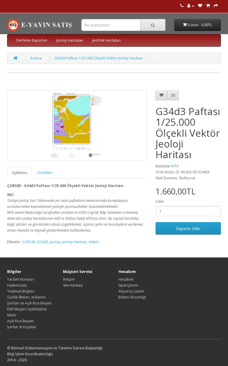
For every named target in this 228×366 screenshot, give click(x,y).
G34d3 (42, 241)
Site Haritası (73, 285)
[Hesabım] (190, 5)
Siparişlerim (128, 285)
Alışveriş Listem (131, 291)
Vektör (93, 241)
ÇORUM (28, 241)
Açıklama (19, 172)
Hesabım (126, 279)
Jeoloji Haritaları (69, 40)
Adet (160, 201)
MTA (175, 166)
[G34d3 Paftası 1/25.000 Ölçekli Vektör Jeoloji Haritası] (77, 125)
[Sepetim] (208, 5)
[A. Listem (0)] (200, 5)
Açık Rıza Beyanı (20, 320)
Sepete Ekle (188, 228)
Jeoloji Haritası (74, 241)
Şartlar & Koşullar (22, 326)
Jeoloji (55, 241)
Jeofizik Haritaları (106, 40)
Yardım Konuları (20, 279)
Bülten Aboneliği (132, 297)
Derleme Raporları (32, 40)
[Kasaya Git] (216, 5)
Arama (36, 58)
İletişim (69, 279)
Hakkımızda (17, 285)
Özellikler (45, 172)
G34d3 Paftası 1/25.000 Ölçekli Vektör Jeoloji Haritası (98, 58)
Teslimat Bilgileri (21, 291)
